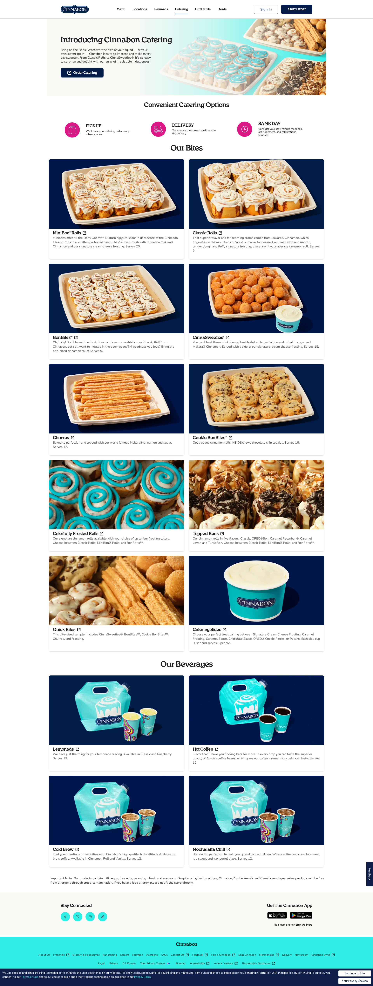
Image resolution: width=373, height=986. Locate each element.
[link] (75, 9)
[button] (266, 9)
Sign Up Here (303, 925)
